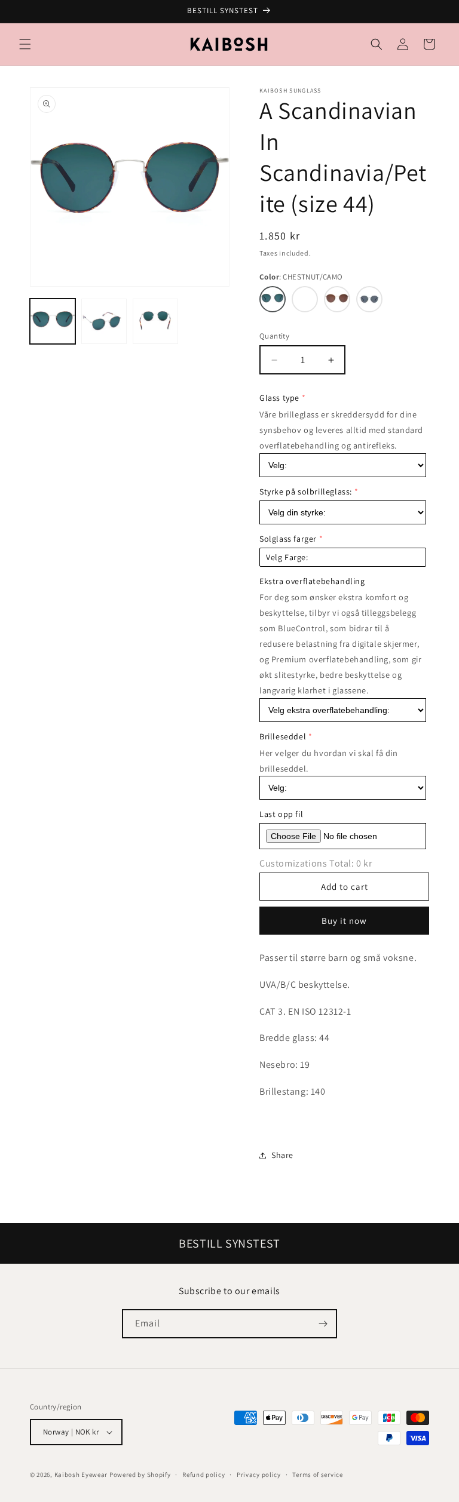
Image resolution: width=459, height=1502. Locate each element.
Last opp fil (281, 814)
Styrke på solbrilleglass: (305, 491)
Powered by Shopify (140, 1474)
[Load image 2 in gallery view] (104, 321)
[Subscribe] (323, 1323)
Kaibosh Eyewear (81, 1474)
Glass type (279, 397)
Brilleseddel (282, 736)
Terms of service (317, 1474)
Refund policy (203, 1474)
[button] (25, 44)
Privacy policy (259, 1474)
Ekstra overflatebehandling (312, 581)
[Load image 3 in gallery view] (155, 321)
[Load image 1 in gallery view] (52, 321)
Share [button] (282, 1155)
